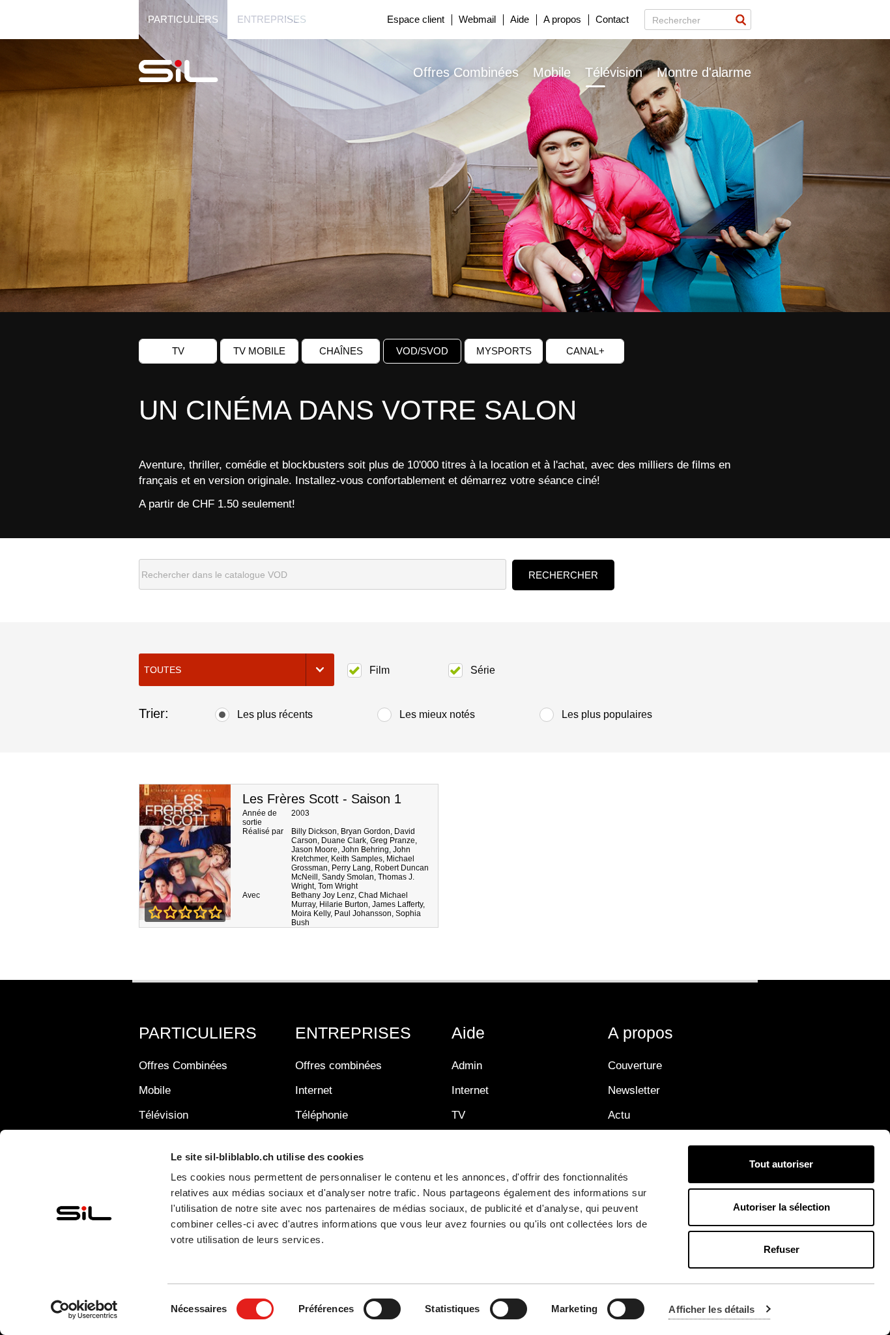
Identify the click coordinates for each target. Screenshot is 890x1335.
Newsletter (634, 1090)
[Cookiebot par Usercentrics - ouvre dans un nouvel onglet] (84, 1309)
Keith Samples (356, 858)
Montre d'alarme (704, 72)
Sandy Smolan (348, 877)
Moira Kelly (310, 913)
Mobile (552, 72)
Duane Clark (343, 840)
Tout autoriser (781, 1164)
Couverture (635, 1065)
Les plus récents (275, 714)
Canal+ (585, 350)
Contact (612, 19)
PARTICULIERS (198, 1033)
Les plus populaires (607, 714)
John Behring (365, 849)
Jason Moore (314, 849)
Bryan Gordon (365, 831)
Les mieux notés (437, 714)
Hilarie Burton (343, 904)
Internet (313, 1090)
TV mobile (259, 350)
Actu (619, 1115)
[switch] (382, 1309)
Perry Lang (351, 867)
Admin (467, 1065)
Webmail (477, 19)
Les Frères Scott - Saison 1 (321, 799)
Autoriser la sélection (781, 1207)
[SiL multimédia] (193, 71)
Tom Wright (338, 886)
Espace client (415, 19)
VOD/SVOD (422, 350)
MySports (504, 350)
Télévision (613, 72)
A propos (562, 19)
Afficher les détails (711, 1309)
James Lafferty (397, 904)
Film (379, 670)
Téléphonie (321, 1115)
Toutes (162, 670)
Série (482, 670)
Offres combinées (338, 1065)
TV (178, 350)
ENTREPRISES (353, 1033)
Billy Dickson (314, 831)
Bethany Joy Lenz (322, 895)
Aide (519, 19)
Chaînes (341, 350)
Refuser (781, 1249)
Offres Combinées (466, 72)
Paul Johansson (363, 913)
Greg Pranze (392, 840)
